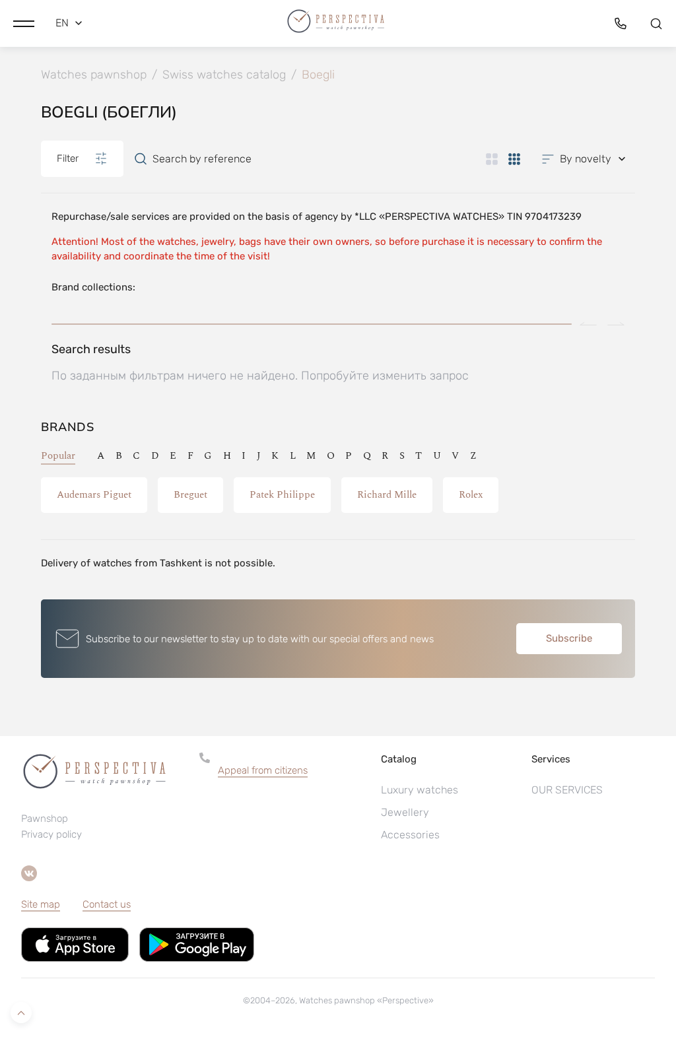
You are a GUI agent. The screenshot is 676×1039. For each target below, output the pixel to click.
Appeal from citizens (263, 770)
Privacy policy (51, 834)
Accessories (410, 834)
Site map (40, 904)
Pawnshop (44, 818)
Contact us (107, 904)
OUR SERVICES (567, 790)
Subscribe (569, 638)
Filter (68, 158)
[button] (23, 23)
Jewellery (405, 812)
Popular (58, 456)
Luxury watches (419, 790)
